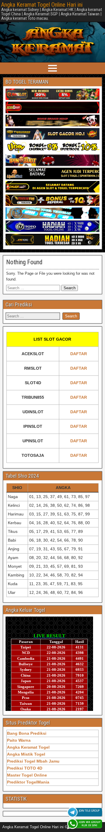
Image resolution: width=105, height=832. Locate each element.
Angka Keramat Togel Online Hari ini (42, 4)
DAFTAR (78, 353)
